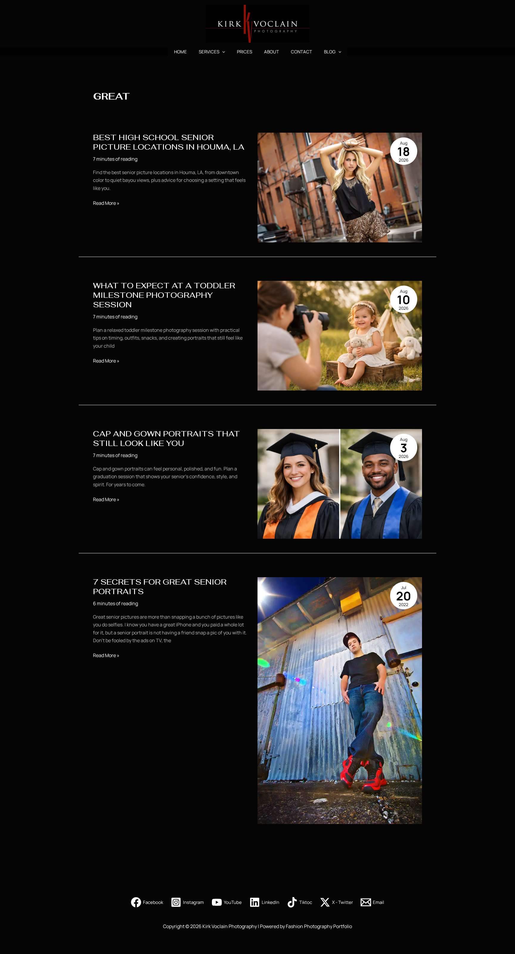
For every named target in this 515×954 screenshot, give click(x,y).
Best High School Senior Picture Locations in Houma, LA (168, 142)
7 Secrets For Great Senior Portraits (160, 587)
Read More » (106, 203)
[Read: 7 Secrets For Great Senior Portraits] (340, 700)
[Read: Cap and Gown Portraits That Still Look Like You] (340, 483)
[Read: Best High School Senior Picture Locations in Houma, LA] (340, 187)
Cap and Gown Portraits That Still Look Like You (166, 438)
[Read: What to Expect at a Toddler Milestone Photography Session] (340, 335)
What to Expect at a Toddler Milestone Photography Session (164, 295)
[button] (222, 51)
